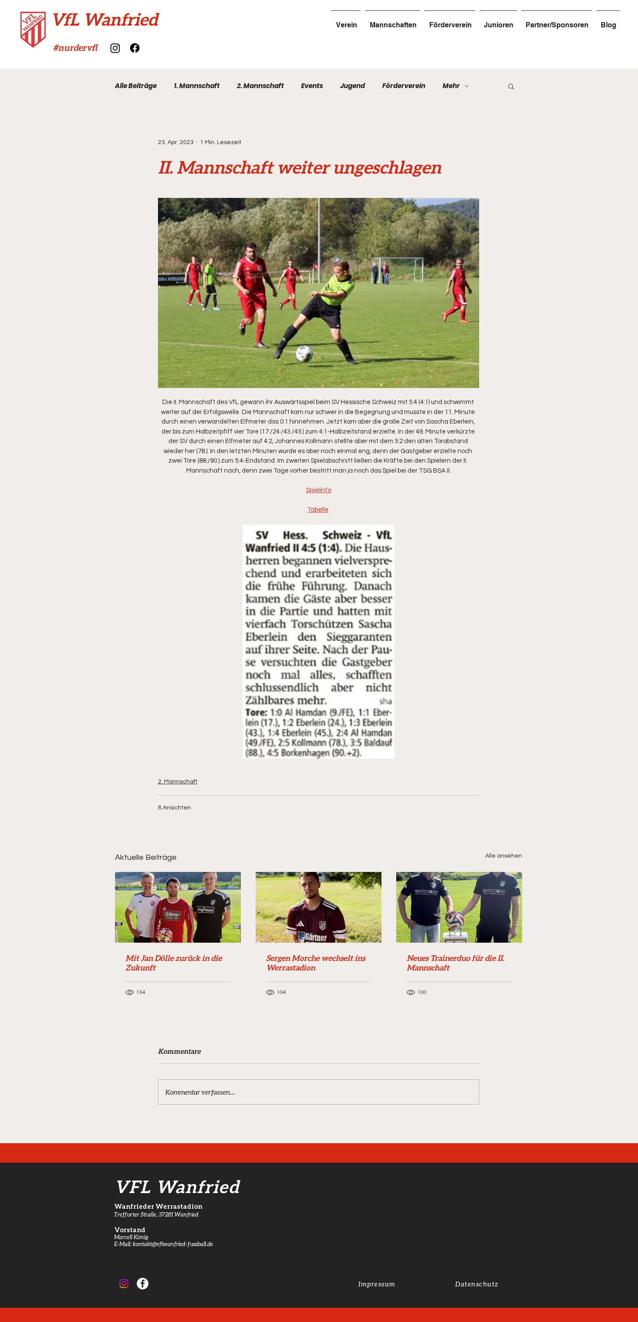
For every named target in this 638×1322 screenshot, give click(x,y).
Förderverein (403, 86)
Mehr (451, 86)
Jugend (352, 86)
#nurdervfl (75, 47)
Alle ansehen (503, 856)
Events (312, 86)
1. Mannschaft (197, 86)
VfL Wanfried (104, 19)
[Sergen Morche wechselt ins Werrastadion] (318, 907)
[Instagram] (115, 48)
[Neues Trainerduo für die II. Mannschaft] (459, 907)
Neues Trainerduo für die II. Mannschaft (455, 962)
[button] (511, 85)
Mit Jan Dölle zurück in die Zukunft (173, 962)
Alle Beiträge (136, 86)
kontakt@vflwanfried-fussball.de (173, 1243)
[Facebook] (134, 48)
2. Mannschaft (260, 86)
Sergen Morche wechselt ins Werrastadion (315, 962)
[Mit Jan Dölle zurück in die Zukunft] (178, 907)
